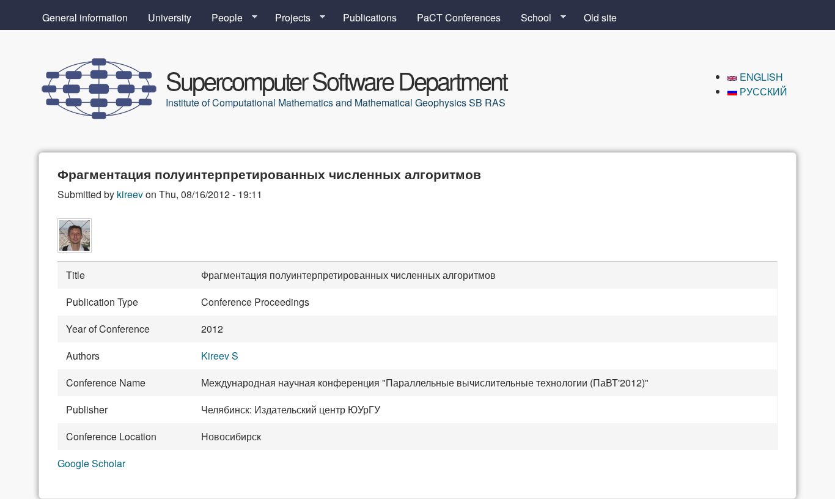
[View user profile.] (74, 249)
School (531, 17)
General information (85, 17)
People (222, 17)
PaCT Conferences (459, 17)
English (760, 77)
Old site (600, 17)
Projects (288, 17)
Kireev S (219, 356)
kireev (130, 194)
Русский (762, 91)
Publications (370, 17)
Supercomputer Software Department (336, 79)
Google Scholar (91, 463)
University (169, 17)
